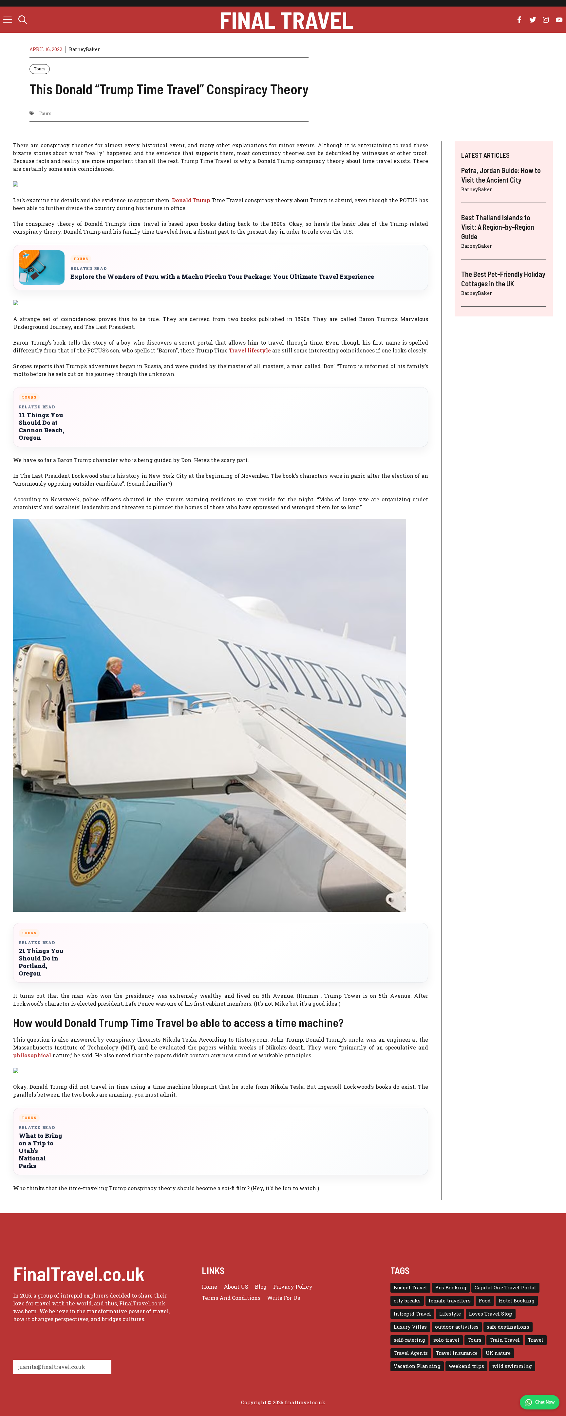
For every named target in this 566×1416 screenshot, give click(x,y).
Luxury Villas (410, 1327)
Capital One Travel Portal (505, 1287)
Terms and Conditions (231, 1297)
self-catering (409, 1340)
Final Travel (286, 20)
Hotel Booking (517, 1301)
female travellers (450, 1301)
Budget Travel (410, 1287)
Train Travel (505, 1340)
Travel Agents (411, 1353)
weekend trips (466, 1366)
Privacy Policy (292, 1286)
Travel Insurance (457, 1353)
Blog (261, 1286)
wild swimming (512, 1366)
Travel (535, 1340)
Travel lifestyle (250, 350)
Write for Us (283, 1297)
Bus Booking (450, 1287)
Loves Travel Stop (490, 1314)
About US (236, 1286)
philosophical (32, 1055)
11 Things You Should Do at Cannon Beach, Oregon (42, 426)
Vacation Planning (417, 1366)
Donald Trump (192, 200)
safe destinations (508, 1327)
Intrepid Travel (412, 1314)
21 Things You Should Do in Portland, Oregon (41, 962)
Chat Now (545, 1402)
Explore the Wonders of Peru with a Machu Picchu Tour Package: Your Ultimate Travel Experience (222, 276)
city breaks (407, 1301)
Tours (40, 69)
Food (485, 1301)
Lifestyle (450, 1314)
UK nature (498, 1353)
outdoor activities (457, 1327)
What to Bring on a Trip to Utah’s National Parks (40, 1151)
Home (209, 1286)
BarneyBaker (84, 49)
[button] (22, 20)
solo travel (446, 1340)
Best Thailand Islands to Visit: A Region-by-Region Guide (497, 226)
